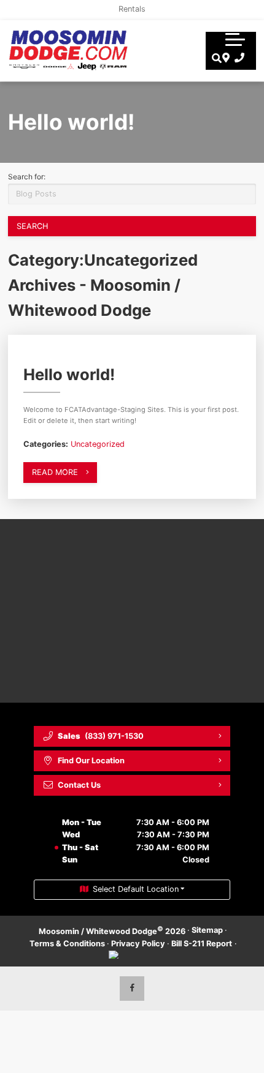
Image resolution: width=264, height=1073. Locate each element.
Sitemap (207, 930)
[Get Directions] (224, 58)
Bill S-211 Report (201, 943)
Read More (55, 472)
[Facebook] (132, 988)
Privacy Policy (138, 943)
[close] (246, 9)
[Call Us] (237, 58)
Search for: (26, 176)
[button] (235, 39)
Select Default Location (136, 889)
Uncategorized (98, 444)
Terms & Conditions (67, 943)
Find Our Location (91, 760)
